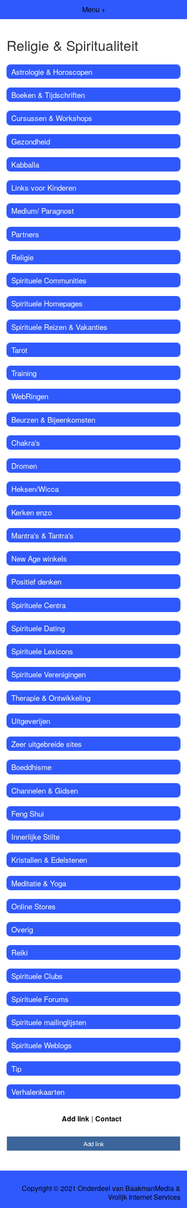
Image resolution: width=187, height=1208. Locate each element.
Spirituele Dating (38, 628)
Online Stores (33, 906)
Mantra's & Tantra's (42, 535)
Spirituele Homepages (47, 303)
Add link (75, 1119)
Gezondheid (30, 141)
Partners (25, 234)
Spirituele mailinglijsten (48, 1021)
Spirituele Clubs (37, 975)
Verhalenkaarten (37, 1091)
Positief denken (36, 581)
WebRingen (29, 395)
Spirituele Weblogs (41, 1045)
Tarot (19, 349)
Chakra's (25, 442)
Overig (22, 929)
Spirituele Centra (38, 604)
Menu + (93, 9)
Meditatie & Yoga (38, 883)
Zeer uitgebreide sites (46, 743)
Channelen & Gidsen (44, 790)
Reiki (19, 952)
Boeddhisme (31, 766)
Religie (22, 257)
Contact (108, 1119)
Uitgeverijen (30, 720)
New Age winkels (39, 558)
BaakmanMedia (149, 1188)
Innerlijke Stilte (35, 836)
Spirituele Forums (40, 998)
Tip (16, 1068)
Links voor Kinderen (43, 187)
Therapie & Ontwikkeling (50, 697)
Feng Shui (27, 813)
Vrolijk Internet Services (144, 1197)
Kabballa (25, 164)
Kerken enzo (31, 512)
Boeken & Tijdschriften (48, 94)
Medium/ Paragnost (42, 210)
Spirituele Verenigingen (48, 674)
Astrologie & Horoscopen (51, 71)
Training (24, 372)
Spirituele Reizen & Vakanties (59, 326)
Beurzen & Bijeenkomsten (53, 419)
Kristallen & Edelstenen (49, 859)
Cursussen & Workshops (51, 117)
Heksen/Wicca (35, 488)
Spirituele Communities (49, 280)
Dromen (24, 465)
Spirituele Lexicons (42, 651)
